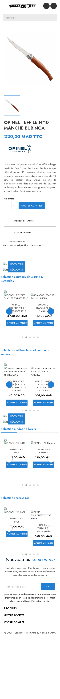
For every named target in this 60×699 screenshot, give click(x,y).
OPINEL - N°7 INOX (16, 451)
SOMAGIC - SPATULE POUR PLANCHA (43, 308)
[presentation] (9, 311)
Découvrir (16, 264)
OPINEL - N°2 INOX (16, 520)
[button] (5, 257)
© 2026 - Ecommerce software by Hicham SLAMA (30, 632)
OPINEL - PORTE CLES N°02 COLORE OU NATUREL (43, 386)
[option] (30, 257)
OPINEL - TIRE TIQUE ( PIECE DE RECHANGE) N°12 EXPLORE (17, 386)
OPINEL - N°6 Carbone (43, 451)
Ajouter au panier (31, 205)
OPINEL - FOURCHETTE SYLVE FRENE (43, 528)
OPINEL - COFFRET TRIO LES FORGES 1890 (16, 308)
